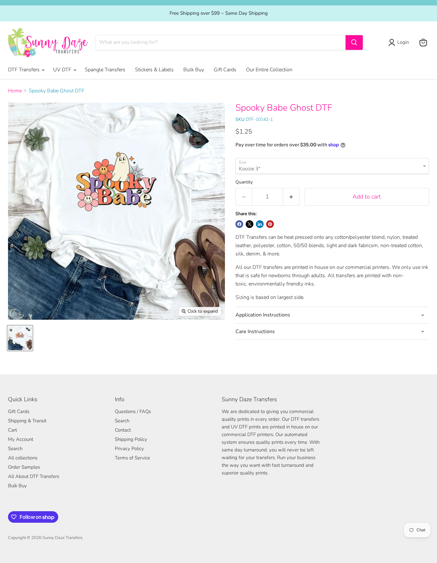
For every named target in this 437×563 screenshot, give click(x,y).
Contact (123, 430)
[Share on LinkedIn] (260, 224)
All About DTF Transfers (33, 476)
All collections (22, 458)
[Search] (354, 42)
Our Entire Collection (269, 69)
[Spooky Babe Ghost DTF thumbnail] (20, 338)
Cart (12, 430)
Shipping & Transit (27, 421)
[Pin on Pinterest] (270, 224)
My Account (20, 439)
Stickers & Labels (154, 69)
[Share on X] (249, 224)
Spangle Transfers (105, 69)
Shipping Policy (131, 439)
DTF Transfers (24, 69)
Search (15, 448)
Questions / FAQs (133, 411)
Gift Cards (225, 69)
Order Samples (24, 467)
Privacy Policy (129, 448)
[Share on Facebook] (239, 224)
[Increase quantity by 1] (291, 197)
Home (15, 91)
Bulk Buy (193, 69)
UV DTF (63, 69)
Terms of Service (132, 458)
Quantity (244, 182)
